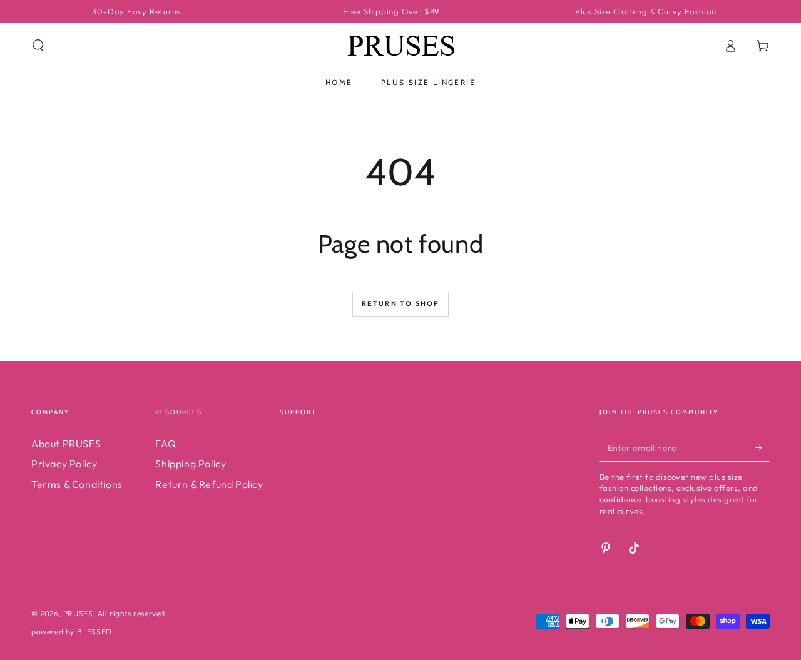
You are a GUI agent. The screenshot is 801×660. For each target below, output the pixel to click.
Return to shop (401, 303)
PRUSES (78, 613)
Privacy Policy (64, 463)
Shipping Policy (190, 463)
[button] (38, 45)
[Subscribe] (762, 447)
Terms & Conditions (77, 484)
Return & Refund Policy (209, 484)
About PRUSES (66, 443)
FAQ (165, 443)
